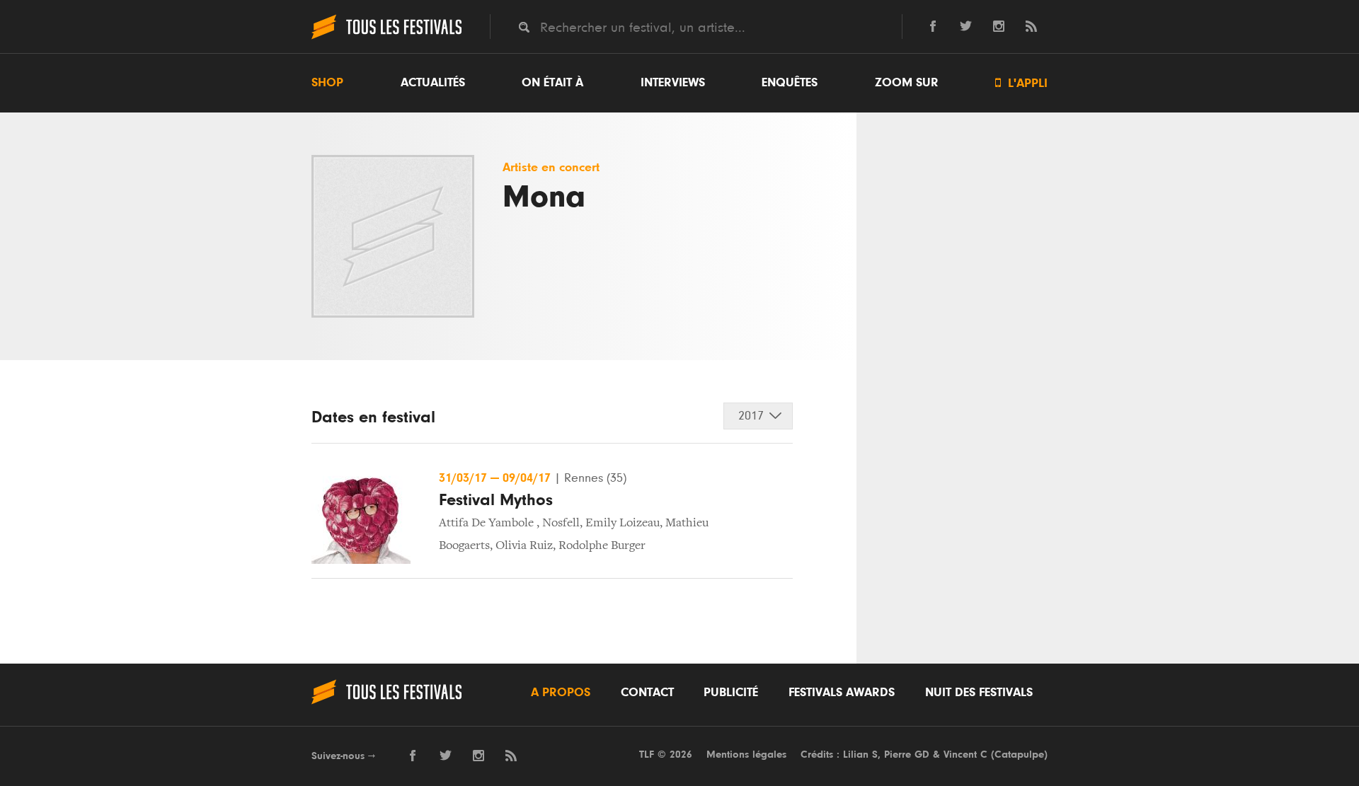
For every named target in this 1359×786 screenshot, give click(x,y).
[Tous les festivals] (386, 37)
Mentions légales (746, 754)
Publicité (731, 692)
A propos (560, 692)
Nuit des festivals (979, 692)
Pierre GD (906, 754)
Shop (327, 82)
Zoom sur (907, 82)
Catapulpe (1019, 754)
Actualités (433, 82)
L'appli (1021, 83)
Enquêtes (790, 82)
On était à (552, 82)
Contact (647, 692)
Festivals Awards (842, 692)
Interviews (673, 82)
